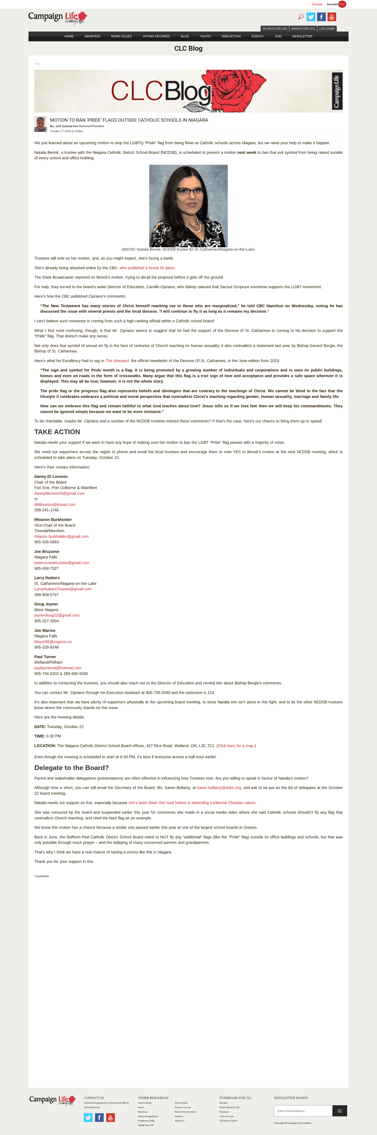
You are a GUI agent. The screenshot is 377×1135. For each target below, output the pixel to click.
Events (258, 36)
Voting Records (156, 36)
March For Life (303, 28)
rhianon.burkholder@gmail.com (61, 536)
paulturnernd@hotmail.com (57, 668)
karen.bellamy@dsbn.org (219, 787)
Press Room (181, 1102)
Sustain (336, 4)
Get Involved (144, 1102)
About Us (180, 1120)
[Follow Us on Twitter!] (311, 16)
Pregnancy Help (146, 1120)
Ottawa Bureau (92, 1107)
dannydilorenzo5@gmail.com (59, 493)
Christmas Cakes (228, 1120)
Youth (205, 36)
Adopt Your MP (146, 1125)
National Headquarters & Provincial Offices (106, 1102)
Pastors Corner (183, 1107)
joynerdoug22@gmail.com (57, 615)
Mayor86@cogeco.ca (52, 642)
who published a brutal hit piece (147, 268)
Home (69, 36)
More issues (121, 36)
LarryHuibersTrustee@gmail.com (63, 589)
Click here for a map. (236, 746)
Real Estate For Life (230, 1107)
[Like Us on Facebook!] (321, 16)
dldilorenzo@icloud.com (55, 504)
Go (340, 1111)
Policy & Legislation (148, 1116)
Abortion (92, 36)
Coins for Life (226, 1116)
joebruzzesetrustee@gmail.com (61, 563)
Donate (317, 4)
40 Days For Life (275, 28)
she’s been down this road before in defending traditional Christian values (192, 803)
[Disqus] (188, 930)
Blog (185, 36)
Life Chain (327, 28)
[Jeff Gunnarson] (40, 124)
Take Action (231, 36)
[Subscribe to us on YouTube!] (332, 16)
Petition (179, 1116)
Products (224, 1111)
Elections (143, 1111)
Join (278, 36)
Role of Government (185, 1111)
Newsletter (302, 36)
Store (141, 1107)
